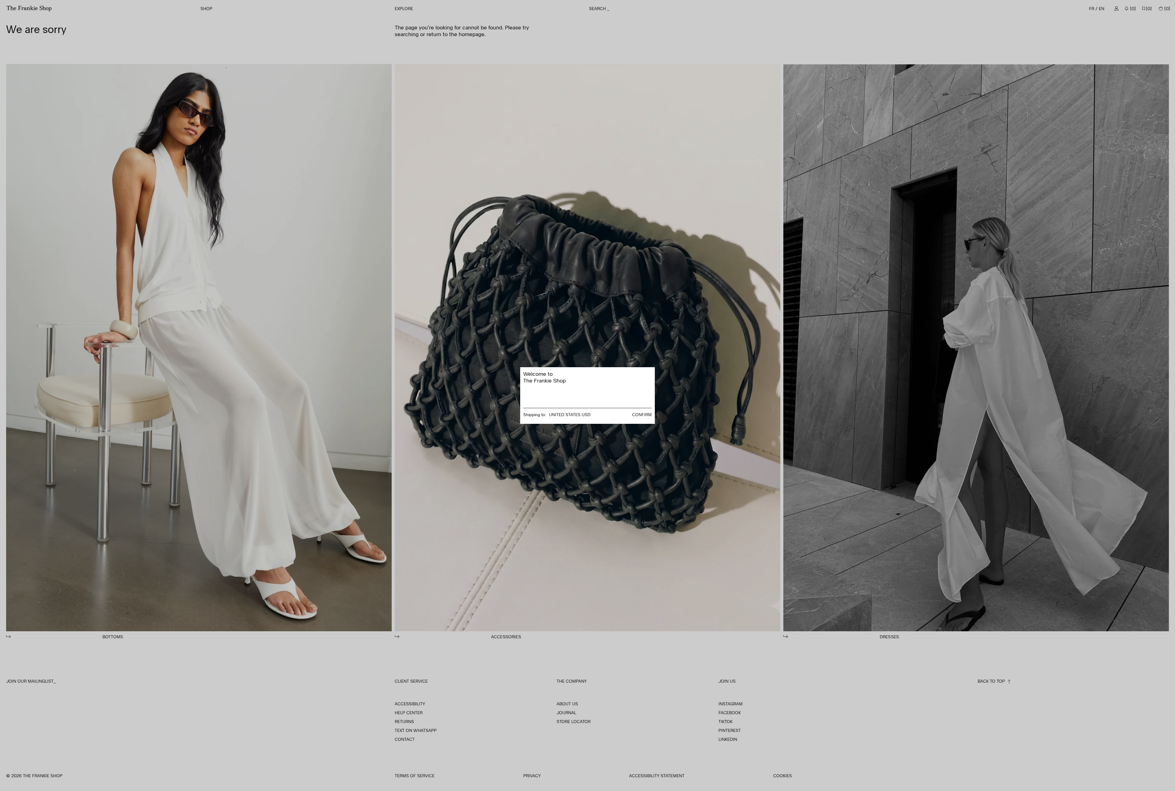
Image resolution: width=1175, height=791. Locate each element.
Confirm (642, 414)
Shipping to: (534, 414)
